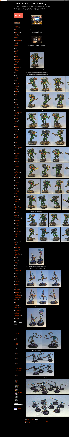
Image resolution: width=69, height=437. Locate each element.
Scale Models (16, 237)
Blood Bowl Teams (18, 8)
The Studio (16, 267)
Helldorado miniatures (17, 152)
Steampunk (16, 257)
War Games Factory (17, 287)
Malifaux (16, 179)
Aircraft (15, 38)
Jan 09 (17, 374)
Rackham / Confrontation (17, 220)
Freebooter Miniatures (17, 126)
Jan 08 (17, 375)
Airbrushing (16, 37)
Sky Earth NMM (16, 246)
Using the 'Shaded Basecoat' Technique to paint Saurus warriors (37, 8)
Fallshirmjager (16, 117)
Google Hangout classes (17, 144)
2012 (15, 382)
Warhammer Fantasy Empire (17, 294)
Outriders (16, 204)
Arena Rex (16, 42)
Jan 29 (17, 354)
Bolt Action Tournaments (17, 67)
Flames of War (16, 120)
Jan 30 (17, 353)
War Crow (16, 286)
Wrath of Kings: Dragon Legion (18, 315)
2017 (15, 338)
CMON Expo (16, 81)
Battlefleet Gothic (16, 56)
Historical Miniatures (17, 153)
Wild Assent (16, 308)
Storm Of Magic (16, 259)
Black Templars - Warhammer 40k (18, 59)
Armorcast (16, 43)
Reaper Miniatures (17, 222)
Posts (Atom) (29, 422)
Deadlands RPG (16, 102)
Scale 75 (16, 236)
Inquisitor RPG (16, 163)
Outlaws (15, 203)
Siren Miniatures (16, 245)
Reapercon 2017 (16, 225)
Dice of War (16, 105)
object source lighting (17, 199)
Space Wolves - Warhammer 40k (18, 254)
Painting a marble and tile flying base (41, 9)
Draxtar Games (16, 109)
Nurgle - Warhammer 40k (17, 198)
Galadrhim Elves (16, 129)
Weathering (16, 304)
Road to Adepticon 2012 (17, 230)
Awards (15, 48)
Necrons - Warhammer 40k (17, 194)
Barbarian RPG (16, 50)
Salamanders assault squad (30, 50)
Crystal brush (16, 93)
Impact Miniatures (16, 159)
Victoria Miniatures (17, 283)
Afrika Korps (16, 34)
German (15, 139)
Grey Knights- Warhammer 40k (18, 147)
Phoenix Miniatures (17, 212)
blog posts (16, 62)
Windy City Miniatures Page (17, 310)
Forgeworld (16, 124)
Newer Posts (26, 421)
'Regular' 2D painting (17, 26)
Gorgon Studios (16, 145)
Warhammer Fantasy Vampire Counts (18, 297)
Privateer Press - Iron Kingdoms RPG (18, 217)
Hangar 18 (16, 150)
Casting (15, 72)
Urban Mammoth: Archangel (17, 279)
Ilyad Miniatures (16, 158)
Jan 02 (17, 380)
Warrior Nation (16, 300)
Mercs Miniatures (16, 185)
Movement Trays (16, 190)
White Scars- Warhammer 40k (18, 307)
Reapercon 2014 (16, 223)
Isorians (15, 164)
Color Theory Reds (17, 83)
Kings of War (16, 171)
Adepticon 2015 (16, 29)
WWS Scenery (16, 317)
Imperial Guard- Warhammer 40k (18, 160)
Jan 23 (17, 359)
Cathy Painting (16, 73)
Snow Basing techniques (17, 247)
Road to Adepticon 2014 (17, 231)
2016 (15, 339)
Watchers (16, 302)
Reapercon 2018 (16, 226)
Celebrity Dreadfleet (17, 74)
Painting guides (16, 206)
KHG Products (16, 169)
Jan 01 (17, 381)
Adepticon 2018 (16, 31)
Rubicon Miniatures (17, 234)
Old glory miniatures (17, 201)
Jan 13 (17, 367)
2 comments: (33, 419)
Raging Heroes (16, 221)
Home (14, 8)
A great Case (19, 385)
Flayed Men (16, 121)
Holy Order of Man (16, 155)
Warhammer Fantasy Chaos (17, 292)
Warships (16, 301)
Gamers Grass (16, 131)
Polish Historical (16, 215)
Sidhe (15, 244)
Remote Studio (16, 228)
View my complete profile (20, 410)
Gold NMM (16, 142)
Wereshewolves (16, 305)
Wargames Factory (17, 290)
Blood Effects (16, 64)
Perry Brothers (16, 211)
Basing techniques (17, 54)
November (17, 343)
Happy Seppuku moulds (17, 151)
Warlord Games (16, 299)
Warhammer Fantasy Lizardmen (18, 295)
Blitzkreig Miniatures (17, 61)
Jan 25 (17, 357)
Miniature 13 (16, 188)
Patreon (15, 209)
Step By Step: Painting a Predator (25, 8)
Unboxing (16, 276)
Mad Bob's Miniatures (17, 177)
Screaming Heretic (17, 238)
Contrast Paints (16, 86)
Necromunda (16, 193)
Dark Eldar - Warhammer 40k (18, 97)
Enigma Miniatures (17, 115)
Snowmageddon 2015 (17, 249)
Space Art (16, 252)
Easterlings (16, 110)
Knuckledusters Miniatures (17, 172)
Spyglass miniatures (17, 255)
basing (15, 53)
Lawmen (16, 174)
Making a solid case (20, 399)
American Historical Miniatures (18, 40)
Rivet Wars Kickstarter (17, 229)
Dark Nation (16, 99)
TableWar (16, 262)
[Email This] (35, 419)
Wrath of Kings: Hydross (17, 316)
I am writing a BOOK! (17, 333)
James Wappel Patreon (17, 166)
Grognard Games (16, 148)
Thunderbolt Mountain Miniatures (18, 270)
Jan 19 (17, 362)
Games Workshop (16, 132)
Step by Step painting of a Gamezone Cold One (30, 9)
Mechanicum (16, 183)
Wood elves (16, 312)
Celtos (15, 75)
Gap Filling (16, 134)
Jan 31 (17, 352)
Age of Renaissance (17, 35)
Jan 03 (17, 379)
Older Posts (47, 421)
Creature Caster (16, 91)
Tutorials (16, 273)
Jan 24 (17, 358)
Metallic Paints (16, 186)
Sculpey (15, 239)
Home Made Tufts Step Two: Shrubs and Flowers (20, 392)
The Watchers (16, 268)
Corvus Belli (16, 89)
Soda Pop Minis (16, 250)
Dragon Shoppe (16, 107)
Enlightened (16, 116)
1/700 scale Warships (17, 27)
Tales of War (16, 263)
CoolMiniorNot (16, 88)
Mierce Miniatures (16, 187)
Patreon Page (16, 210)
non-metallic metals (17, 196)
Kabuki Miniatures (16, 167)
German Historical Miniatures (18, 140)
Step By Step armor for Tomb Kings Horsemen (19, 9)
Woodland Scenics (17, 313)
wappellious (19, 408)
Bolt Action (16, 66)
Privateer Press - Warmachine (18, 218)
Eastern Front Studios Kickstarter (18, 112)
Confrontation (16, 85)
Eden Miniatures (16, 113)
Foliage (15, 123)
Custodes (16, 94)
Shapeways (16, 242)
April (16, 349)
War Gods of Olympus (17, 289)
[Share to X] (36, 419)
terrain (15, 265)
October (16, 344)
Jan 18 (17, 363)
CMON (15, 80)
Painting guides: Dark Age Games (18, 207)
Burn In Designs (16, 70)
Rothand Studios (16, 233)
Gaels (15, 128)
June (16, 347)
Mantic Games (16, 180)
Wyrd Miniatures (16, 318)
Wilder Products (16, 309)
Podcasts (16, 214)
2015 (15, 340)
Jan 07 (17, 376)
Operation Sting (16, 202)
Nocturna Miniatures (17, 195)
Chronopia (16, 77)
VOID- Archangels (16, 284)
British (15, 69)
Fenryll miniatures (16, 118)
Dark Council (16, 96)
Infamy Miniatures (16, 161)
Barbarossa (16, 51)
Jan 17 (17, 364)
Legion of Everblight (17, 175)
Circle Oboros (16, 78)
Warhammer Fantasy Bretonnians (18, 291)
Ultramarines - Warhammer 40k (18, 275)
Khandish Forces (16, 168)
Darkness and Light (17, 101)
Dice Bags (16, 104)
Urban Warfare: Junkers (17, 281)
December (17, 342)
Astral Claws (16, 46)
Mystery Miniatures (17, 191)
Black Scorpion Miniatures (17, 58)
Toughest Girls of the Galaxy (17, 271)
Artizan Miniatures (16, 45)
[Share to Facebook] (37, 419)
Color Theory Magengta (17, 82)
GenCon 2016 (16, 137)
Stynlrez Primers (16, 260)
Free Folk (16, 125)
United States (16, 278)
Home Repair (16, 156)
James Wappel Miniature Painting (30, 3)
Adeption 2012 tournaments (17, 32)
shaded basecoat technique (17, 241)
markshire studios (16, 182)
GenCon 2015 (16, 136)
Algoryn (15, 39)
